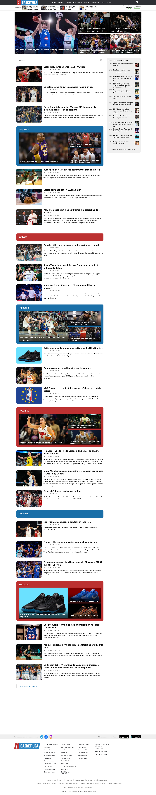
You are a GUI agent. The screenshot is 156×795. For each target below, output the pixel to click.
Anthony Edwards (66, 755)
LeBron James (65, 744)
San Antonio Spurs (50, 769)
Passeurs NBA (82, 755)
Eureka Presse (88, 787)
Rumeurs (24, 307)
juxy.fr (94, 791)
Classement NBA (83, 744)
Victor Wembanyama (67, 747)
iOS (124, 737)
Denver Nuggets (49, 761)
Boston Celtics (48, 750)
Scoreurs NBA (82, 750)
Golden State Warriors (51, 744)
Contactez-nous (51, 780)
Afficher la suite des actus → (27, 686)
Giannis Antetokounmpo (68, 766)
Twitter (42, 737)
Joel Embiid (64, 769)
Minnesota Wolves (49, 752)
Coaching (24, 513)
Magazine (24, 129)
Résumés (24, 410)
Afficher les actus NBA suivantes (122, 149)
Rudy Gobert (65, 761)
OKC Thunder (48, 766)
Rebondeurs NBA (83, 752)
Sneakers (24, 584)
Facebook (46, 737)
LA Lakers (47, 747)
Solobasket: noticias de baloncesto (102, 745)
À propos (89, 780)
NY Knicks (47, 758)
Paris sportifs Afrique (101, 754)
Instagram (51, 737)
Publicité (61, 780)
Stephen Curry (65, 758)
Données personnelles (100, 780)
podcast (23, 236)
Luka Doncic (65, 750)
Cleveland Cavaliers (50, 772)
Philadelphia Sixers (50, 764)
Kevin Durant (65, 764)
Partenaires (69, 780)
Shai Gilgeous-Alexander (65, 772)
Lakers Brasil (99, 749)
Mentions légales (79, 780)
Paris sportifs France (101, 751)
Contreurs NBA (82, 758)
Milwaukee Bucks (49, 755)
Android (135, 737)
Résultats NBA (82, 747)
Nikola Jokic (65, 752)
